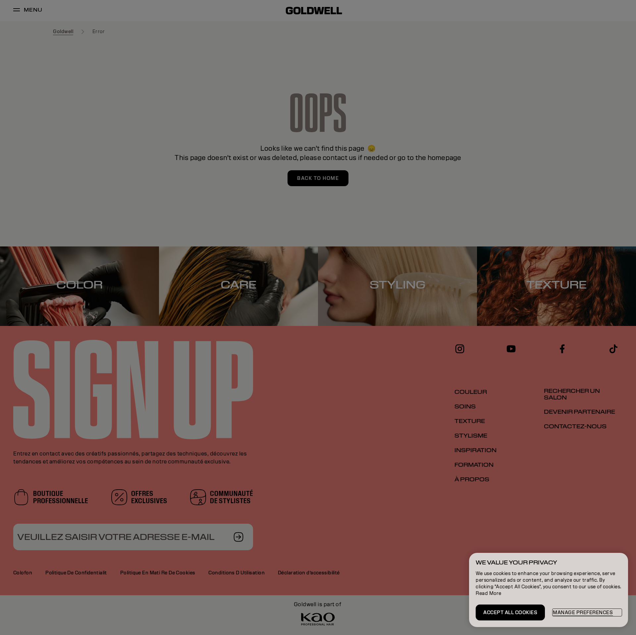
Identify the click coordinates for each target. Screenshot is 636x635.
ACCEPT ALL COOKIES (510, 612)
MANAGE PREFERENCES (583, 612)
